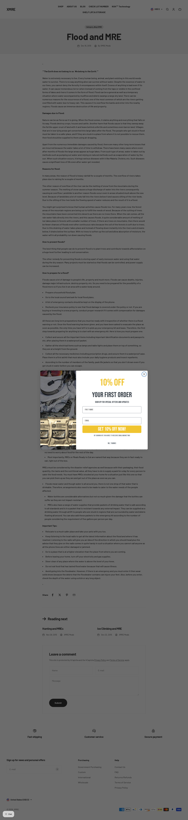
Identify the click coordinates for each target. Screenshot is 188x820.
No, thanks (112, 443)
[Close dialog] (144, 374)
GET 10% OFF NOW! (112, 429)
